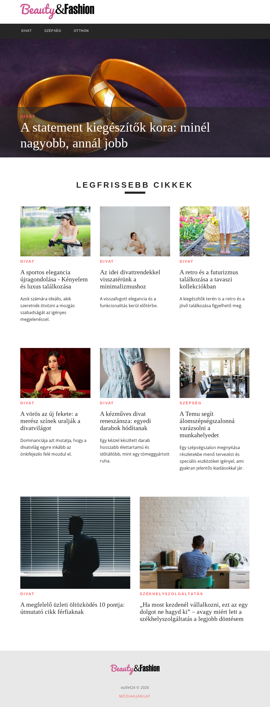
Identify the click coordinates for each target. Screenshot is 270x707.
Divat (28, 116)
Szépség (191, 403)
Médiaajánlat (135, 696)
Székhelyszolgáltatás (171, 594)
